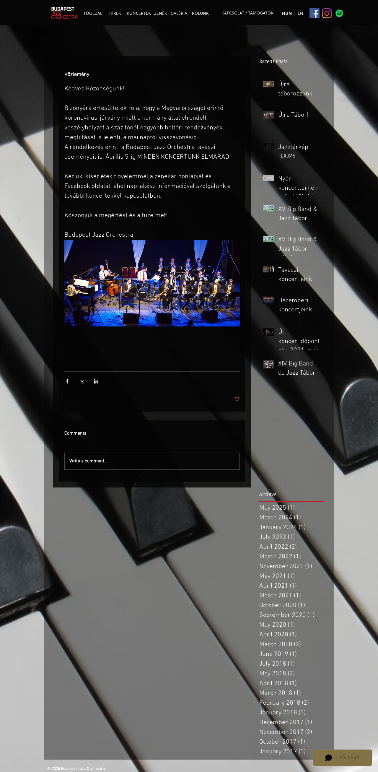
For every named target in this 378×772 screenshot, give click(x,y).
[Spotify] (339, 13)
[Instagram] (327, 13)
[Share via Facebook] (67, 381)
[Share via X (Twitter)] (81, 381)
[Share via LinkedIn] (96, 381)
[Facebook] (314, 13)
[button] (294, 13)
